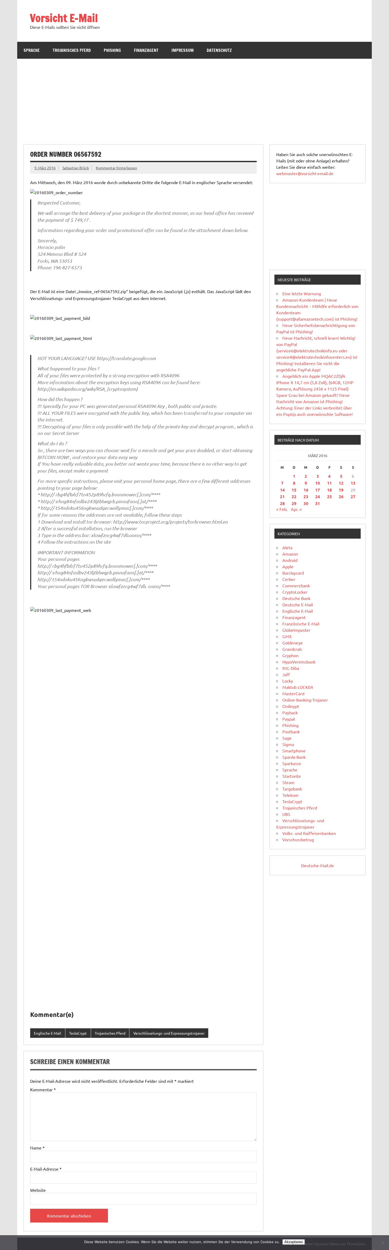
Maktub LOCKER (297, 687)
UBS (286, 814)
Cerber (288, 579)
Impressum (182, 50)
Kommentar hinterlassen (116, 167)
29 (294, 503)
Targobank (292, 788)
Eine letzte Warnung (301, 293)
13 (353, 483)
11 (329, 483)
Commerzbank (296, 585)
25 (329, 496)
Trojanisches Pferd (72, 50)
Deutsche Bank (296, 598)
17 (317, 490)
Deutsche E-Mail (297, 604)
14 (282, 490)
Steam (288, 782)
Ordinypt (290, 706)
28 (282, 503)
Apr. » (296, 509)
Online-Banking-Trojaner (305, 699)
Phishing (112, 50)
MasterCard (293, 693)
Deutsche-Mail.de (317, 865)
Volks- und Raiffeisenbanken (309, 833)
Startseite (291, 776)
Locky (287, 680)
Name (37, 1148)
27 (353, 496)
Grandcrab (292, 649)
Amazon (290, 553)
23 (306, 496)
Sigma (288, 744)
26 (341, 496)
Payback (290, 712)
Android (289, 560)
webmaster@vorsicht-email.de (304, 173)
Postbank (291, 731)
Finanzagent (146, 50)
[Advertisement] (194, 98)
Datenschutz (219, 50)
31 (317, 503)
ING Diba (290, 668)
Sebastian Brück (75, 167)
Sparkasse (291, 763)
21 (282, 496)
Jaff (286, 674)
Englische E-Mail (47, 1033)
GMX (287, 636)
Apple (287, 566)
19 (341, 490)
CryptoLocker (294, 591)
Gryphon (290, 655)
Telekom (290, 795)
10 (317, 483)
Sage (287, 737)
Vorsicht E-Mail (64, 17)
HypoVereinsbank (298, 661)
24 (317, 496)
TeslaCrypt (78, 1033)
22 (294, 496)
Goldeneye (292, 642)
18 (329, 490)
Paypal (288, 718)
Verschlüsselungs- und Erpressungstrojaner (169, 1033)
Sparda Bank (294, 757)
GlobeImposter (296, 630)
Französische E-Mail (300, 623)
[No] (382, 1242)
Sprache (32, 50)
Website (38, 1190)
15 (294, 490)
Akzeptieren (293, 1242)
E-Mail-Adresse (46, 1169)
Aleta (287, 547)
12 (341, 483)
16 (306, 490)
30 (306, 503)
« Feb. (282, 509)
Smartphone (294, 750)
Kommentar (43, 1089)
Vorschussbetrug (298, 839)
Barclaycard (293, 572)
